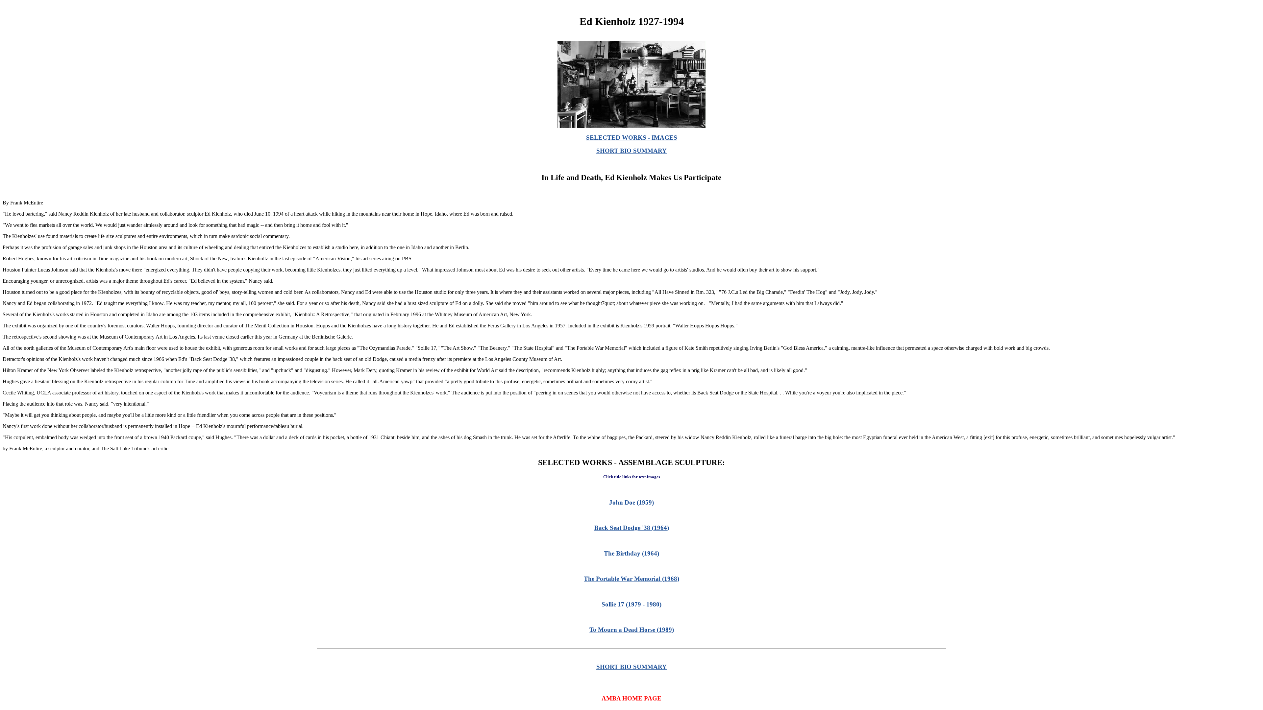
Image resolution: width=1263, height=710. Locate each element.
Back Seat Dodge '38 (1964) (631, 527)
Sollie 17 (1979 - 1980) (631, 604)
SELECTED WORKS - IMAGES (631, 137)
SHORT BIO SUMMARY (631, 150)
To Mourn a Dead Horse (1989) (631, 629)
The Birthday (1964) (631, 553)
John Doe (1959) (631, 502)
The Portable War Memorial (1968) (631, 578)
